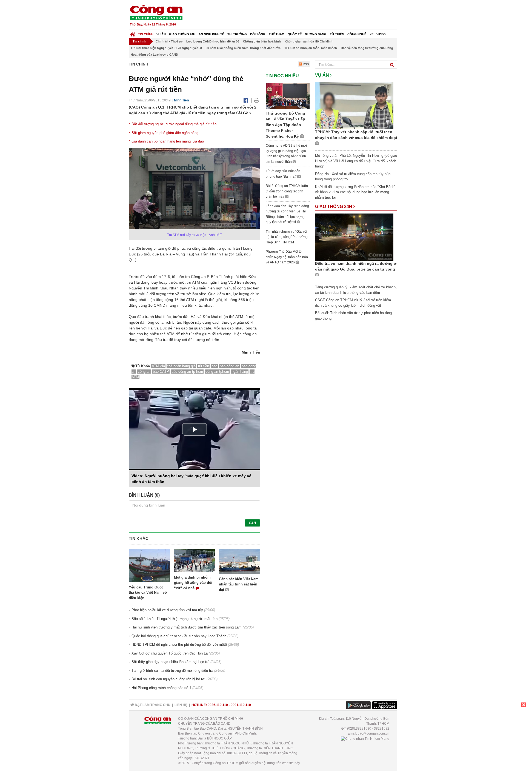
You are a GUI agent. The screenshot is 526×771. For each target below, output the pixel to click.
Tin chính (145, 34)
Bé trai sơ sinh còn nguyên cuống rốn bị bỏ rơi (168, 679)
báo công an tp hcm (187, 371)
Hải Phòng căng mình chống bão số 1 (161, 688)
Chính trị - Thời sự (169, 41)
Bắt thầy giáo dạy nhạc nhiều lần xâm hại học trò (170, 662)
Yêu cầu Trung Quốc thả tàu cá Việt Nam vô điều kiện (148, 592)
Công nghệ (356, 34)
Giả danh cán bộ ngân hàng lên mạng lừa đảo (168, 141)
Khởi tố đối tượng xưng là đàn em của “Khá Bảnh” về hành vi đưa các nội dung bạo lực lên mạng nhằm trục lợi (355, 192)
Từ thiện (337, 34)
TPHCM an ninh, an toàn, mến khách (310, 48)
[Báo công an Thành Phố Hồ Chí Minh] (156, 12)
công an (144, 371)
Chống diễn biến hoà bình (262, 41)
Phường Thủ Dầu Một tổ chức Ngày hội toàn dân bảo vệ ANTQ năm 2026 (287, 257)
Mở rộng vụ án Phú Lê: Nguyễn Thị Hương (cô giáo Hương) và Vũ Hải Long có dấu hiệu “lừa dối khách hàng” (356, 160)
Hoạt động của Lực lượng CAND (154, 54)
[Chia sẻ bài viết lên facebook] (246, 100)
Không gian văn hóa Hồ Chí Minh (309, 41)
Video (381, 34)
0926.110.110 (218, 705)
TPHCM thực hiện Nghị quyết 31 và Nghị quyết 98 (166, 48)
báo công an (229, 366)
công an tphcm (217, 371)
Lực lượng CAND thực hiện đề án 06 (212, 41)
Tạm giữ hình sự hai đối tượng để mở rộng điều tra (172, 670)
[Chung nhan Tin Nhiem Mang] (365, 738)
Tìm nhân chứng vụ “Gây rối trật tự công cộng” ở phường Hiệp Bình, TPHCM (287, 237)
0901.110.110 (241, 705)
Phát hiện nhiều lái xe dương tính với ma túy (167, 610)
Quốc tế (295, 34)
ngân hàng (239, 371)
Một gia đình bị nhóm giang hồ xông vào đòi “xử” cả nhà (193, 582)
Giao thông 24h (182, 34)
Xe (371, 34)
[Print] (256, 100)
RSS (305, 64)
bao (214, 366)
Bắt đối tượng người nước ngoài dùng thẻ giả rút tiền (174, 124)
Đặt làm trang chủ (152, 705)
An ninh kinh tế (211, 34)
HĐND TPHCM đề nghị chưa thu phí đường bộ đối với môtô (179, 644)
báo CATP (161, 371)
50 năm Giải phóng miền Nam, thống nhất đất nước (243, 48)
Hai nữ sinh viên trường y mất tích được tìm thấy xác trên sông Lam (187, 627)
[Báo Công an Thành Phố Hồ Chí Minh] (133, 33)
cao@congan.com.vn (373, 733)
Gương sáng (316, 34)
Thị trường (237, 34)
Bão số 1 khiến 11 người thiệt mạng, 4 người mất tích (175, 619)
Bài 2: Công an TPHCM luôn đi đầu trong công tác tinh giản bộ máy (287, 191)
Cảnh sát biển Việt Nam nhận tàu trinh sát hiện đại (239, 584)
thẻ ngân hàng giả (181, 366)
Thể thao (276, 34)
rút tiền (203, 366)
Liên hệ (181, 705)
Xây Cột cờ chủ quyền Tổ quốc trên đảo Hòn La (170, 653)
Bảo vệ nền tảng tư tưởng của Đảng (367, 48)
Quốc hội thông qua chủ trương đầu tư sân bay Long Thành (179, 636)
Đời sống (257, 34)
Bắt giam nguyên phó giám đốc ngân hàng (165, 133)
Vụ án (161, 34)
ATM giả (158, 366)
